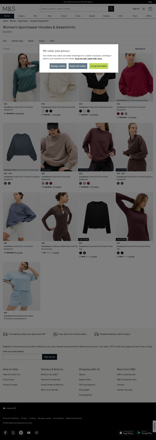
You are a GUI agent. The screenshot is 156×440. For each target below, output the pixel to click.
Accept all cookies (99, 66)
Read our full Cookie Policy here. (88, 59)
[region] (78, 58)
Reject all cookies (78, 66)
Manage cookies (58, 66)
